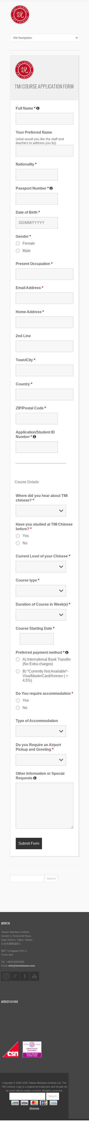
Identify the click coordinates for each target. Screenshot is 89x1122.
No (25, 543)
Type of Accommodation (37, 721)
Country (24, 384)
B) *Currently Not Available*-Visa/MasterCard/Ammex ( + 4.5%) (45, 675)
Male (27, 251)
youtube (34, 976)
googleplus (15, 976)
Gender (23, 236)
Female (29, 243)
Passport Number (32, 188)
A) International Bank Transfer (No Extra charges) (47, 661)
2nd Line (23, 336)
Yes (26, 536)
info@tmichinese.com (21, 965)
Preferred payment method (40, 652)
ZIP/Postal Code (31, 408)
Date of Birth (28, 212)
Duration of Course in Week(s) (43, 604)
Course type (27, 580)
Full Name (25, 108)
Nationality (26, 164)
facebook (24, 976)
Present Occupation (34, 264)
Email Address (29, 288)
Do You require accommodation (44, 693)
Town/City (25, 360)
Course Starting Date (35, 628)
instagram (5, 976)
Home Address (30, 312)
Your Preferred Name (34, 132)
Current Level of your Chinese (43, 556)
